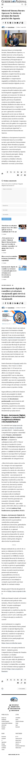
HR (2, 7)
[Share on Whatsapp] (13, 23)
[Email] (17, 23)
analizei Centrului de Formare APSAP (13, 337)
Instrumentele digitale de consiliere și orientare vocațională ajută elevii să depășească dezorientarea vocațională (10, 272)
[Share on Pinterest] (10, 23)
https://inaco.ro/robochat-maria (12, 643)
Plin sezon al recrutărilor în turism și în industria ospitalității (9, 258)
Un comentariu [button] (22, 688)
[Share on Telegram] (24, 172)
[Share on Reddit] (21, 172)
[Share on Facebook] (5, 23)
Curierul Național (11, 27)
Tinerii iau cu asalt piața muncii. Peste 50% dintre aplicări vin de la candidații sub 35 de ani (9, 229)
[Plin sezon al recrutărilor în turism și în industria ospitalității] (22, 257)
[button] (3, 4)
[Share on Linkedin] (15, 23)
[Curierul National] (14, 1)
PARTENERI (19, 733)
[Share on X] (8, 23)
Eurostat (17, 363)
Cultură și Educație (21, 269)
